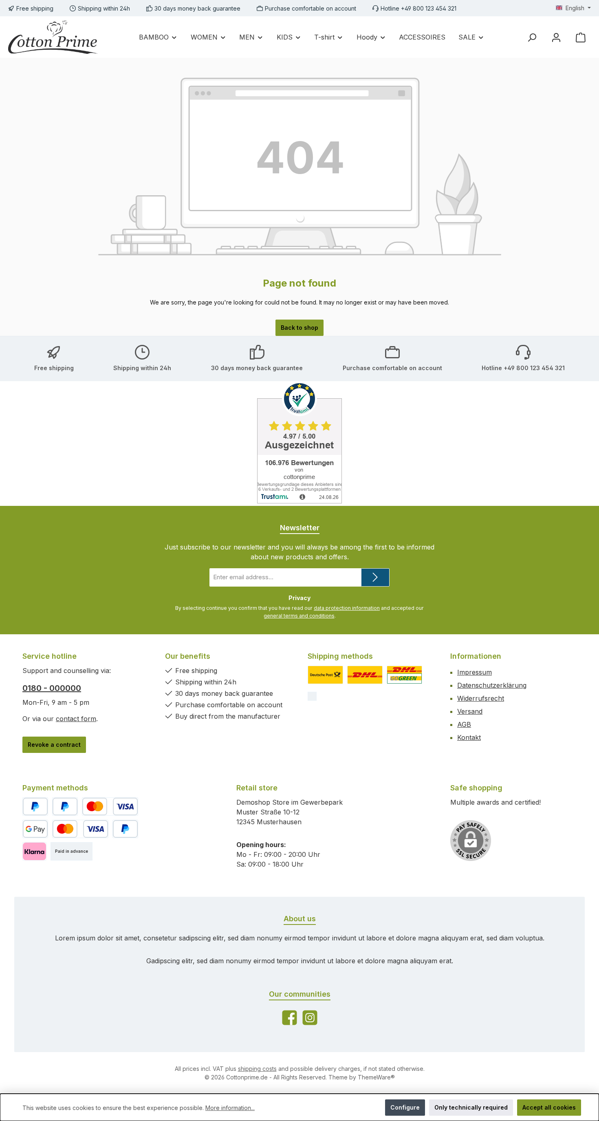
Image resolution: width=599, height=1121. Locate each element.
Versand (469, 711)
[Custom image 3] (404, 675)
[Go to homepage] (53, 37)
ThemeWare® (376, 1077)
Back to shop (299, 327)
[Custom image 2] (365, 675)
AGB (464, 724)
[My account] (556, 37)
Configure (405, 1107)
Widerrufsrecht (480, 698)
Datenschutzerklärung (491, 685)
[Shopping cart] (580, 37)
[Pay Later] (65, 806)
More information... (230, 1107)
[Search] (532, 37)
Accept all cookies (549, 1107)
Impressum (474, 672)
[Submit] (375, 577)
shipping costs (257, 1068)
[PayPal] (35, 806)
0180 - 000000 (51, 688)
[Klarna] (34, 851)
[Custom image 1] (325, 675)
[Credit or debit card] (110, 806)
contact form (76, 719)
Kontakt (469, 737)
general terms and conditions (299, 616)
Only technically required (471, 1107)
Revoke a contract (54, 744)
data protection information (347, 608)
